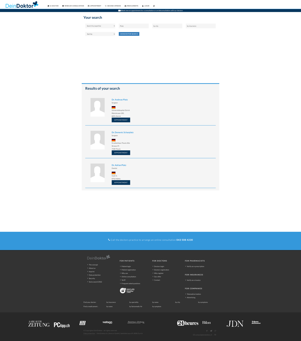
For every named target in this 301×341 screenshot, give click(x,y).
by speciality (133, 302)
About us (92, 268)
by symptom (156, 306)
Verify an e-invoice (193, 280)
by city (177, 302)
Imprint (91, 272)
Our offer (157, 277)
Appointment (121, 120)
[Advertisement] (150, 60)
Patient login (126, 266)
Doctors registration (161, 270)
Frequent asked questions (131, 283)
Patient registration (129, 270)
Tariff (123, 280)
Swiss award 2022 (95, 282)
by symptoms (203, 302)
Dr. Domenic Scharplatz (122, 132)
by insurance (111, 302)
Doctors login (159, 266)
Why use (125, 273)
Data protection (95, 275)
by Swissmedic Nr (135, 306)
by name (155, 302)
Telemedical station (194, 294)
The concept (93, 265)
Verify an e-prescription (195, 266)
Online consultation (129, 277)
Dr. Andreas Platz (120, 99)
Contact (157, 280)
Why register (159, 273)
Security (92, 278)
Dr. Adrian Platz (119, 165)
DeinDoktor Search (129, 34)
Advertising (191, 297)
